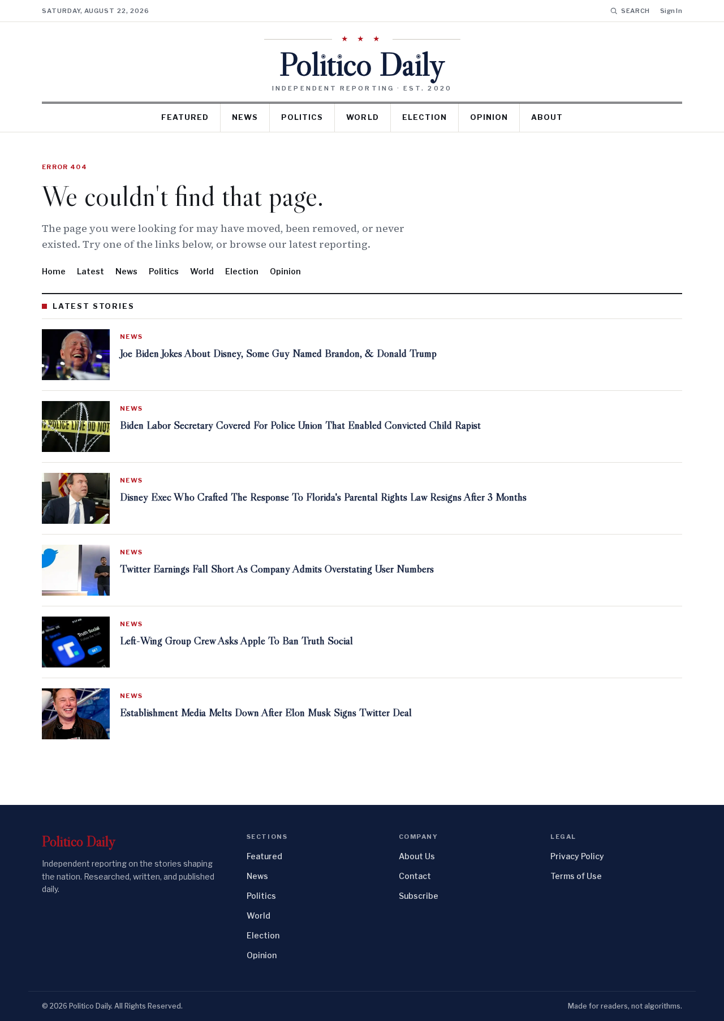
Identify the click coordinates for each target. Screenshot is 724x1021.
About (547, 117)
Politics (302, 117)
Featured (185, 117)
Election (424, 117)
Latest (90, 271)
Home (54, 271)
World (362, 117)
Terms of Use (576, 876)
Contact (415, 876)
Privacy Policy (577, 856)
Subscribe (418, 896)
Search (635, 11)
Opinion (489, 117)
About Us (417, 856)
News (245, 117)
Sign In (671, 11)
